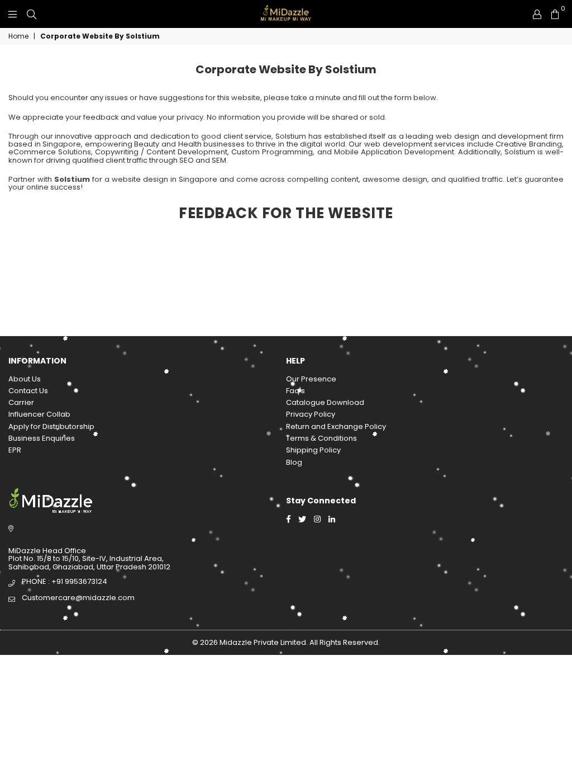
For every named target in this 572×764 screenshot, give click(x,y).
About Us (24, 379)
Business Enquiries (41, 438)
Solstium (72, 179)
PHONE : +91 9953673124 (64, 581)
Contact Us (28, 390)
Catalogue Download (325, 402)
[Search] (31, 14)
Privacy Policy (310, 414)
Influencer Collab (39, 414)
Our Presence (311, 379)
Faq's (295, 390)
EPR (14, 450)
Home (18, 36)
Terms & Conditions (321, 438)
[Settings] (537, 14)
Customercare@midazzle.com (78, 597)
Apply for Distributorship (51, 426)
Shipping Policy (313, 450)
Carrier (21, 402)
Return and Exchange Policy (336, 426)
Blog (294, 462)
